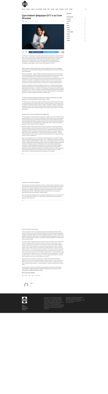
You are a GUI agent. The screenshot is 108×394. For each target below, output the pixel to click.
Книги (57, 9)
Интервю (69, 21)
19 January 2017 (31, 21)
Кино (49, 9)
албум (26, 275)
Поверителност (25, 308)
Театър (66, 9)
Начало (23, 9)
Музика (52, 9)
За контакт (24, 309)
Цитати (28, 9)
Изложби (61, 9)
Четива (70, 9)
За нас (23, 305)
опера (33, 275)
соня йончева (37, 275)
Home (23, 12)
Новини (32, 9)
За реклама (24, 306)
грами (29, 275)
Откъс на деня (39, 9)
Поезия (44, 9)
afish (26, 21)
